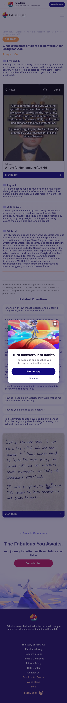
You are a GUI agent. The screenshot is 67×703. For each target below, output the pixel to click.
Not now (33, 378)
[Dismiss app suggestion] (55, 324)
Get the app (33, 371)
